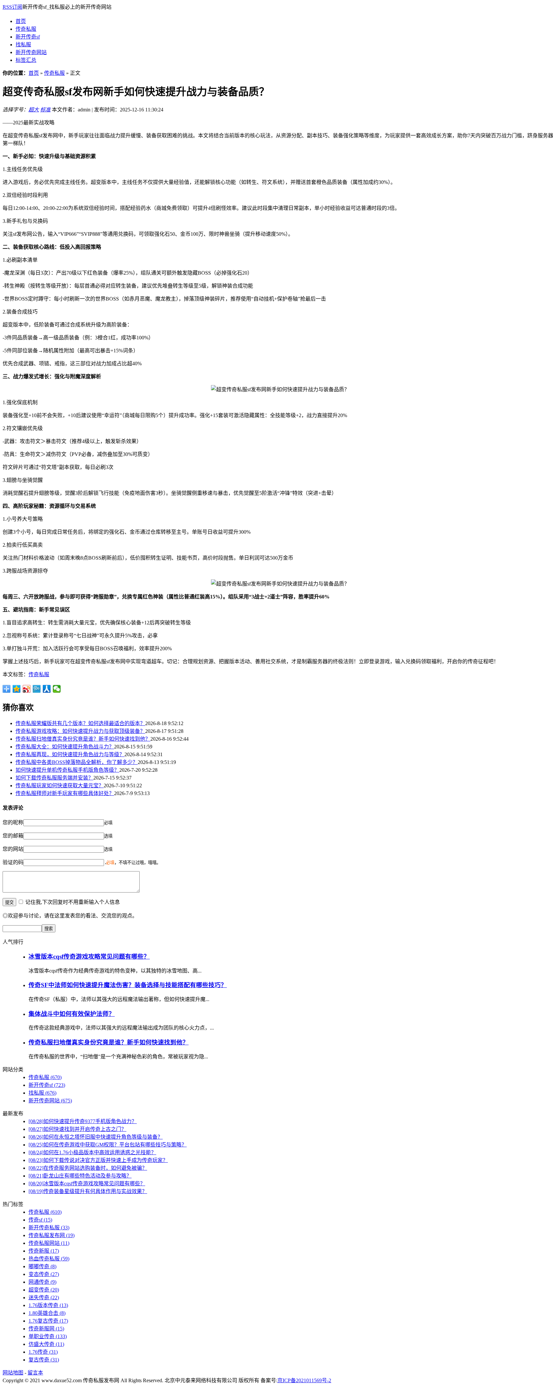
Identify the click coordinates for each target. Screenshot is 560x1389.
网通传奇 (42, 1282)
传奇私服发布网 (52, 1235)
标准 (45, 109)
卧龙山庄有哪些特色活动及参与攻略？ (80, 1175)
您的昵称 (13, 822)
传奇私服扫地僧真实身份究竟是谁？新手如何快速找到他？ (83, 739)
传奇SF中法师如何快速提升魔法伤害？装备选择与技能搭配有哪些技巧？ (128, 985)
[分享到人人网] (47, 689)
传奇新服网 (46, 1328)
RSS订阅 (12, 7)
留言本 (35, 1372)
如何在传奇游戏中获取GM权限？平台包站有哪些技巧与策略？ (108, 1144)
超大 (34, 109)
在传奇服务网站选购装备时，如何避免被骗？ (88, 1168)
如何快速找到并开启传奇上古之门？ (77, 1129)
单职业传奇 (48, 1336)
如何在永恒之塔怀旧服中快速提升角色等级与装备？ (96, 1137)
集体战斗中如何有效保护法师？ (72, 1013)
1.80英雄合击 (47, 1313)
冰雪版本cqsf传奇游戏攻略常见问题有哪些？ (89, 956)
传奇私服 (26, 29)
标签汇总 (26, 60)
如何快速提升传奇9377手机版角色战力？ (83, 1121)
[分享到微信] (57, 689)
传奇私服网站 (49, 1243)
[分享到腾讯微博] (37, 689)
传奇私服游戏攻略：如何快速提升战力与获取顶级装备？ (80, 731)
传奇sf (40, 1220)
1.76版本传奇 (48, 1305)
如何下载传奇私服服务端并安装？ (54, 777)
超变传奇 (44, 1289)
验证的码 (13, 862)
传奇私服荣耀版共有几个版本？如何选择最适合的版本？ (80, 723)
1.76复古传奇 (48, 1321)
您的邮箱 (13, 835)
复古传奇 (44, 1359)
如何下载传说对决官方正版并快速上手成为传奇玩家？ (98, 1160)
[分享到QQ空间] (17, 689)
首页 (21, 21)
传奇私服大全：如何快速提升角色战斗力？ (65, 746)
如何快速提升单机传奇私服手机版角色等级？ (67, 770)
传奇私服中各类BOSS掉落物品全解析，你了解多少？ (77, 762)
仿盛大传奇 (46, 1344)
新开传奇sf (28, 37)
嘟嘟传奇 (42, 1266)
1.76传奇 (43, 1352)
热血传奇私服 (49, 1258)
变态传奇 (44, 1274)
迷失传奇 (44, 1297)
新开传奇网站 (31, 52)
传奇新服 (44, 1251)
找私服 (23, 44)
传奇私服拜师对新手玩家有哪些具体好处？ (65, 793)
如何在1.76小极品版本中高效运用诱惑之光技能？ (92, 1152)
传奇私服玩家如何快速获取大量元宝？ (60, 785)
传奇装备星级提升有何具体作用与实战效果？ (88, 1191)
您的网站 (13, 849)
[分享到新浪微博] (27, 689)
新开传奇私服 (49, 1227)
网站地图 (13, 1372)
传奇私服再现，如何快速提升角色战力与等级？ (70, 754)
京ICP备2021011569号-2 (304, 1380)
